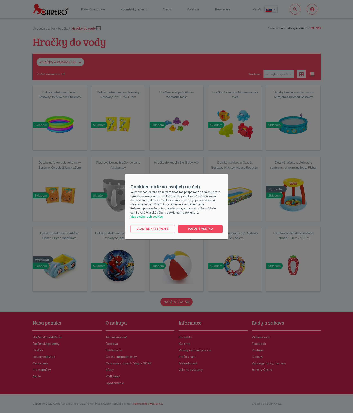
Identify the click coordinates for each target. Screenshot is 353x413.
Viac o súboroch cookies (146, 216)
